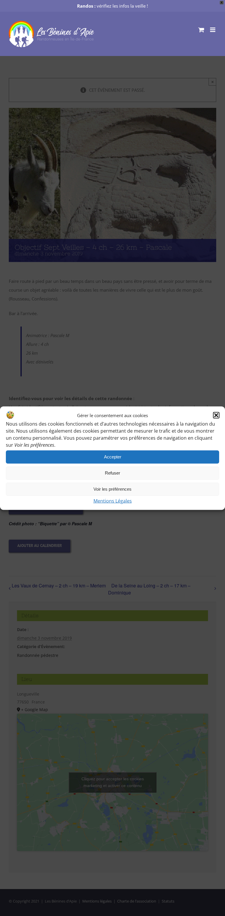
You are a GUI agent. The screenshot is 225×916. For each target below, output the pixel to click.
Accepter (112, 456)
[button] (216, 415)
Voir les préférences (112, 489)
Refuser (112, 472)
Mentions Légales (112, 500)
